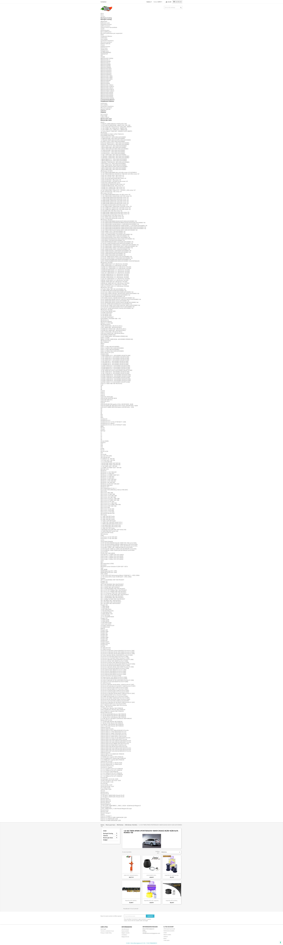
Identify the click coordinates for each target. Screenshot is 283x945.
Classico (105, 835)
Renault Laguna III (106, 801)
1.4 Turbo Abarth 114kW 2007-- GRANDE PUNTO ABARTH (116, 131)
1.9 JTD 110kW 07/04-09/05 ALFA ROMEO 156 (113, 233)
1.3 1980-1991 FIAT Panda (108, 528)
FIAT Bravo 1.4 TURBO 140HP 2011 (110, 475)
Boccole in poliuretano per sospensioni (111, 33)
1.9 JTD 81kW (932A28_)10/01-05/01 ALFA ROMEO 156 (115, 237)
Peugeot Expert (105, 642)
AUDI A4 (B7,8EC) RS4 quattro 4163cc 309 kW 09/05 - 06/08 (117, 404)
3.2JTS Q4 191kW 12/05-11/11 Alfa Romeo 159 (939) (115, 286)
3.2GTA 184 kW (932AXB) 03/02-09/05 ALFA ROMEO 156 (116, 259)
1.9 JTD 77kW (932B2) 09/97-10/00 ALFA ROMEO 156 (115, 236)
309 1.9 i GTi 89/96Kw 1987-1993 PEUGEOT (112, 580)
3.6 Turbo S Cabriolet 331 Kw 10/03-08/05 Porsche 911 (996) (117, 680)
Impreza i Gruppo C (106, 816)
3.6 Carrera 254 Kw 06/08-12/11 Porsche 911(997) (114, 689)
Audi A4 (103, 403)
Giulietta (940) (104, 354)
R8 (101, 413)
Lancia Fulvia (104, 552)
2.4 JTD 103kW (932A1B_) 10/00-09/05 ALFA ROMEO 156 (116, 250)
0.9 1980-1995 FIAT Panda (108, 519)
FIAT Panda (104, 515)
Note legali (103, 929)
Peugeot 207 (104, 618)
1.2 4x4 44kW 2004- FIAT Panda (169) (111, 525)
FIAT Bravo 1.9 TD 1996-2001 (108, 481)
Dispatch (103, 442)
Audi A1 (103, 392)
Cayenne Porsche (105, 727)
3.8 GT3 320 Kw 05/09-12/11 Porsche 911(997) (113, 704)
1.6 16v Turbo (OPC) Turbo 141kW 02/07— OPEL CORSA (116, 577)
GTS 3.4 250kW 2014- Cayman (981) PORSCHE (113, 758)
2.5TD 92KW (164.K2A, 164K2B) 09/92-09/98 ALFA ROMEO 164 (117, 298)
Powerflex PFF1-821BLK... (172, 900)
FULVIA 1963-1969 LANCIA (108, 553)
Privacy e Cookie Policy (106, 933)
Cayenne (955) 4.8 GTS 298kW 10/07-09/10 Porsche (115, 743)
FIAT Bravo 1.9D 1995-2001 (108, 482)
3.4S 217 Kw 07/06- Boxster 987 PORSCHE (112, 726)
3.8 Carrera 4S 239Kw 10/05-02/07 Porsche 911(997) (115, 698)
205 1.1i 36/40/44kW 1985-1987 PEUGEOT (112, 597)
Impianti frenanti (105, 46)
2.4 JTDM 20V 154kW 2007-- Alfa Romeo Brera (113, 330)
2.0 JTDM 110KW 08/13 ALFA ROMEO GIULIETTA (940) (115, 377)
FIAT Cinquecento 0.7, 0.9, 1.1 (109, 488)
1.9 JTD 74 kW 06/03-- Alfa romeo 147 (111, 180)
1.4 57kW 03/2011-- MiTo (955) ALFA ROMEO (113, 153)
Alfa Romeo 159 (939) (106, 262)
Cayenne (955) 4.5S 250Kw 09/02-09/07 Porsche (114, 739)
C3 (101, 435)
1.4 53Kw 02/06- (105, 619)
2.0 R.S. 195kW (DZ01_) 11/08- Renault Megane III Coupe (116, 808)
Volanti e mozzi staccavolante (109, 27)
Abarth (102, 122)
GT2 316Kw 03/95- (106, 788)
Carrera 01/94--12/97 (106, 785)
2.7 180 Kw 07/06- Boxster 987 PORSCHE (112, 723)
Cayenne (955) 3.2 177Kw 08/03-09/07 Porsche (113, 732)
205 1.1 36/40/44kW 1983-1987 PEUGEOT (112, 596)
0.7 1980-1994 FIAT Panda (108, 516)
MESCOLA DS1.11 (105, 60)
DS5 (102, 447)
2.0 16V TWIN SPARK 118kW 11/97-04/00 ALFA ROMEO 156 (117, 248)
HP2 (102, 55)
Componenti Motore (106, 36)
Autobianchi (104, 419)
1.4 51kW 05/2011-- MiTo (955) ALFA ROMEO (113, 152)
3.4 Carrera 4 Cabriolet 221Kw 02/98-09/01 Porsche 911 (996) (117, 650)
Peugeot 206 (104, 605)
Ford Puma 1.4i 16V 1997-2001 (109, 537)
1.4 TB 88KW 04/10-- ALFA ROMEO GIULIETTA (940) (114, 364)
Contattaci (103, 2)
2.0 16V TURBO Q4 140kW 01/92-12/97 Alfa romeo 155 (116, 209)
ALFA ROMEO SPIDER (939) (108, 335)
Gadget (105, 840)
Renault (103, 791)
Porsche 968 (104, 777)
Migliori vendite (125, 933)
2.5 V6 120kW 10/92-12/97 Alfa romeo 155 (112, 217)
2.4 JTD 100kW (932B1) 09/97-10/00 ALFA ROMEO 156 (115, 249)
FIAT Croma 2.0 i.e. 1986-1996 (109, 503)
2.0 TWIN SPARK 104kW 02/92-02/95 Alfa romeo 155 (115, 214)
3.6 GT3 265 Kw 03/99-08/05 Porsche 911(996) (113, 673)
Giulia (102, 345)
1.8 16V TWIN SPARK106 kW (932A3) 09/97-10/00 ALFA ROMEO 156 (119, 230)
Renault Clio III (105, 794)
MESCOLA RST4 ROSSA (107, 95)
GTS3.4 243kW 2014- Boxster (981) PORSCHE (113, 709)
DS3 (102, 444)
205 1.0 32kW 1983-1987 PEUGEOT (110, 587)
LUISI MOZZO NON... (151, 875)
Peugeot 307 (104, 633)
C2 (101, 433)
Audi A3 (103, 395)
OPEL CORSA (104, 574)
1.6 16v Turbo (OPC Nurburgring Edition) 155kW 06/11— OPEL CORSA (120, 575)
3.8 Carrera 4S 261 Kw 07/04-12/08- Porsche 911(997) (115, 699)
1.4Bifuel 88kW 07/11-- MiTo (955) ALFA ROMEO (114, 159)
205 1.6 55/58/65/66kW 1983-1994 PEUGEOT (113, 588)
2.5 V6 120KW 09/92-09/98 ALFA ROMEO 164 (113, 296)
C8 (101, 439)
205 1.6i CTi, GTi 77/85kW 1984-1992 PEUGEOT (113, 591)
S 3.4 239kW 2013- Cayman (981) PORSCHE (112, 760)
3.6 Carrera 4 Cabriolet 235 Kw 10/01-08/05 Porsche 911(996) (117, 652)
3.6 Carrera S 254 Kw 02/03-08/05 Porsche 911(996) (115, 668)
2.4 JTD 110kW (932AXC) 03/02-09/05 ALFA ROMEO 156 (116, 252)
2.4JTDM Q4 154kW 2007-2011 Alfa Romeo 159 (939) (115, 283)
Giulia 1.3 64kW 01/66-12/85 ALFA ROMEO (112, 348)
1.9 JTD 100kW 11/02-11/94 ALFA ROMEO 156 (113, 231)
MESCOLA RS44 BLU (106, 74)
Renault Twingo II (105, 813)
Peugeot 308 (104, 634)
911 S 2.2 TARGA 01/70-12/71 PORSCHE (111, 773)
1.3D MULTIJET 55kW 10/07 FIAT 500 (110, 463)
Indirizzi (166, 936)
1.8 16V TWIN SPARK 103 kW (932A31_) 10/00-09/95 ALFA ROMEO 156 (120, 224)
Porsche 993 (104, 783)
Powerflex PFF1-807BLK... (131, 900)
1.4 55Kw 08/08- (105, 621)
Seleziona (170, 852)
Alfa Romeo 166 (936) (106, 310)
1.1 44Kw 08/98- (105, 606)
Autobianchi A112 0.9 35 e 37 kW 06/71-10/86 (113, 425)
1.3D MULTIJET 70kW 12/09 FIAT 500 (110, 464)
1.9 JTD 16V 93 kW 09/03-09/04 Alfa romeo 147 (113, 178)
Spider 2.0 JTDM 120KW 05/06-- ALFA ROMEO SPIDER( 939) (117, 339)
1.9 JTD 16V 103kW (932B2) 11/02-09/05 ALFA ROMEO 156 (116, 234)
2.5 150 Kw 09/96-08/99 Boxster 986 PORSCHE (113, 714)
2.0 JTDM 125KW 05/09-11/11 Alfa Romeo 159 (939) (115, 277)
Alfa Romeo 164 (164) (106, 287)
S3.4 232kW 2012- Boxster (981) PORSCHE (112, 711)
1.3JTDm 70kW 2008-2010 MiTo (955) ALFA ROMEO (114, 149)
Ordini (165, 932)
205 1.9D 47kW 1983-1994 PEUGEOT (110, 603)
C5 (101, 438)
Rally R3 (103, 628)
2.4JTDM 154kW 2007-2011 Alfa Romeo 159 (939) (114, 281)
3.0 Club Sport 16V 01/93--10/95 (109, 779)
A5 (101, 386)
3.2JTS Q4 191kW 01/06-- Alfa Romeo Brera (112, 333)
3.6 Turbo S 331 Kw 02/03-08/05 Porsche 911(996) (114, 681)
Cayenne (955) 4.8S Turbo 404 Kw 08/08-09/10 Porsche (116, 751)
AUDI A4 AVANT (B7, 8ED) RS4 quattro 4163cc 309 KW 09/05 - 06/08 (119, 405)
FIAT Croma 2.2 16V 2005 (107, 512)
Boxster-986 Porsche (106, 712)
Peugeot (103, 578)
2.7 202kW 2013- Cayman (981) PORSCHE (112, 757)
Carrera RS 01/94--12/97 (107, 786)
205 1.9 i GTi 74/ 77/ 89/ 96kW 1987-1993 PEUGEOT (115, 594)
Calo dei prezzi (125, 929)
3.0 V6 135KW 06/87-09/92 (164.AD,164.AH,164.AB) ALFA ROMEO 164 (119, 302)
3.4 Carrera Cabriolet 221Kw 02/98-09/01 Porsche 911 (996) (117, 659)
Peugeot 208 (104, 630)
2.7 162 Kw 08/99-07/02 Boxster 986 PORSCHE (113, 715)
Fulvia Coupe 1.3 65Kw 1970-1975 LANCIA (112, 559)
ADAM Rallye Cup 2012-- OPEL (109, 571)
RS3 (102, 414)
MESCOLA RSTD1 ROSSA (107, 98)
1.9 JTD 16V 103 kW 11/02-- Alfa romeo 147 (112, 177)
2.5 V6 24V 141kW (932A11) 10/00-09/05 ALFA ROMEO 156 (117, 258)
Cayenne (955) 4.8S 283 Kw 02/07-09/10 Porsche (114, 746)
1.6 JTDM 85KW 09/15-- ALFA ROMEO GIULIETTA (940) (115, 367)
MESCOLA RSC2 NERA (106, 77)
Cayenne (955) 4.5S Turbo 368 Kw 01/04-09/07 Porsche (116, 740)
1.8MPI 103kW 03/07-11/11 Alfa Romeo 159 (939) (114, 264)
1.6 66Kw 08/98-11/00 (107, 614)
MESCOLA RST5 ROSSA (107, 97)
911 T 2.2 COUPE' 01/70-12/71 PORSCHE (112, 774)
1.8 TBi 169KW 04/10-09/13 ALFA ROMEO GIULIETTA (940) (116, 370)
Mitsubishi (103, 565)
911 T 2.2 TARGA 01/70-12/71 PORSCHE (111, 776)
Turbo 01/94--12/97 (106, 789)
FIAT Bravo (103, 470)
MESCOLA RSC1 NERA (106, 76)
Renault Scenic (105, 810)
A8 (101, 389)
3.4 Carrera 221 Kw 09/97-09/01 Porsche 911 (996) (114, 656)
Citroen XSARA (105, 441)
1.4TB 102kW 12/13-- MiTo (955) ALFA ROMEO (113, 163)
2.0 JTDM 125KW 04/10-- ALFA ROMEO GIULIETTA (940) (116, 380)
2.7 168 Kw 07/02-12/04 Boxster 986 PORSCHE (113, 717)
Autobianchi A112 (105, 420)
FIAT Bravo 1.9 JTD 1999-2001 (108, 479)
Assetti (102, 29)
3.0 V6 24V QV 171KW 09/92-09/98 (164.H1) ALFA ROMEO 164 (117, 307)
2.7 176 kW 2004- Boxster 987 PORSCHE (111, 721)
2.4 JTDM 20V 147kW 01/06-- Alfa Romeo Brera (113, 329)
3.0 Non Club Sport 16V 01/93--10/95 (111, 780)
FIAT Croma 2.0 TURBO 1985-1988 (110, 500)
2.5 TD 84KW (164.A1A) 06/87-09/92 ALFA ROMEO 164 (115, 295)
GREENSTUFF (104, 54)
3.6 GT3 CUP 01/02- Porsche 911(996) (111, 676)
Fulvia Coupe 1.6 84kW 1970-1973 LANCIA (112, 557)
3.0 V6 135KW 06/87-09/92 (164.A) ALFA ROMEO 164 (115, 301)
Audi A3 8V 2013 (105, 401)
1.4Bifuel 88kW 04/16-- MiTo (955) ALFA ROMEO (114, 160)
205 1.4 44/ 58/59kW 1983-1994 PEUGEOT (112, 584)
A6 (101, 388)
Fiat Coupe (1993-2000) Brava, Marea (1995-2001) (114, 490)
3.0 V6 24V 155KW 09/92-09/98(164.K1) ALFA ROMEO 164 (116, 304)
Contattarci (124, 934)
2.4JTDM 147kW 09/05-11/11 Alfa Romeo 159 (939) (114, 280)
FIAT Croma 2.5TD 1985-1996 (108, 506)
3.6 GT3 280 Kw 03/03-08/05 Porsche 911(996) (113, 674)
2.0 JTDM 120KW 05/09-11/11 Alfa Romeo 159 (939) (115, 276)
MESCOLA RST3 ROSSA (107, 94)
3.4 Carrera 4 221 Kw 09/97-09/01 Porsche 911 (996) (115, 658)
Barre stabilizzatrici (106, 32)
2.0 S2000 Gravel (105, 627)
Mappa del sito (125, 936)
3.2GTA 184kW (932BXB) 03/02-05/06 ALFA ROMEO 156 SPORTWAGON (120, 261)
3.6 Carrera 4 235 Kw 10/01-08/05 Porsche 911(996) (115, 662)
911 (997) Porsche (106, 683)
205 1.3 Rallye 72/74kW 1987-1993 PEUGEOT (113, 599)
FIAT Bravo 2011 (105, 487)
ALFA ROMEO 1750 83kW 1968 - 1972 (111, 318)
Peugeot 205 (104, 583)
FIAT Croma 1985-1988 (107, 493)
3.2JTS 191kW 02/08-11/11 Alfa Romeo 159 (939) (114, 284)
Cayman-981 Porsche (106, 755)
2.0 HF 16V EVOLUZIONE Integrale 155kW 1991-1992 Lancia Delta (118, 543)
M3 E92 (103, 428)
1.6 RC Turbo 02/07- (106, 624)
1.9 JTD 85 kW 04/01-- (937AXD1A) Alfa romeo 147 (114, 181)
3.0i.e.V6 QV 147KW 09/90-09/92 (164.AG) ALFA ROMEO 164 (117, 308)
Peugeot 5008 (104, 637)
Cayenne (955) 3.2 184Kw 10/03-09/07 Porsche (113, 733)
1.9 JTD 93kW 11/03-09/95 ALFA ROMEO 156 (113, 240)
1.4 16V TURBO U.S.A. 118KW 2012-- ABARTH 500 (114, 129)
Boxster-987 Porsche (106, 720)
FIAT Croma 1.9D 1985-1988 (108, 497)
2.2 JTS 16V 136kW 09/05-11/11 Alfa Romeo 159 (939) (115, 279)
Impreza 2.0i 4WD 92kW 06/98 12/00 (111, 820)
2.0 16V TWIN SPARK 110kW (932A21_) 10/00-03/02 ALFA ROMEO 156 (120, 245)
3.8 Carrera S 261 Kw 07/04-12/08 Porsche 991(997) (115, 701)
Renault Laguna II (105, 800)
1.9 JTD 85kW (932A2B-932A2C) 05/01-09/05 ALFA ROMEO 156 (117, 239)
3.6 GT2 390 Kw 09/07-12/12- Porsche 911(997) (113, 695)
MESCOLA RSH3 (105, 82)
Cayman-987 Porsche (106, 761)
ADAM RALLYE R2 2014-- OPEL (109, 572)
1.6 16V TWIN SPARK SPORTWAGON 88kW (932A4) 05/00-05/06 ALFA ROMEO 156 (123, 222)
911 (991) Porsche (106, 647)
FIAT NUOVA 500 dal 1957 (108, 513)
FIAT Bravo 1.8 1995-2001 (107, 478)
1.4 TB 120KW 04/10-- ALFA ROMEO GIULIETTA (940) (115, 358)
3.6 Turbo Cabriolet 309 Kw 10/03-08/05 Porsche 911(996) (117, 655)
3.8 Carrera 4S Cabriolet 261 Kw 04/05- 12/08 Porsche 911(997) (118, 686)
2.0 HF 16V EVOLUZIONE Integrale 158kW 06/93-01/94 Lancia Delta (119, 544)
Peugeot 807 (104, 640)
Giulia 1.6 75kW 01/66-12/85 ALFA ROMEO (112, 351)
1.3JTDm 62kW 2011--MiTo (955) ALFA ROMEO (113, 137)
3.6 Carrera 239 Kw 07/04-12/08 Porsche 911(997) (114, 687)
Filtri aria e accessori (106, 42)
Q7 (101, 411)
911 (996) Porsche (106, 649)
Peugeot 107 (104, 581)
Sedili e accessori (105, 26)
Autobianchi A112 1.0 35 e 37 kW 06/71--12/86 (113, 422)
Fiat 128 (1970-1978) (106, 456)
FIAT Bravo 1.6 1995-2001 (107, 476)
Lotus (102, 560)
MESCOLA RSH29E (106, 80)
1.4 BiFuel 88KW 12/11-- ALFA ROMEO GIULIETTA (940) (115, 355)
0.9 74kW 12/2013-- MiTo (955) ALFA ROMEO (113, 141)
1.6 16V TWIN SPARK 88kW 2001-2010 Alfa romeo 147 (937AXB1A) (119, 172)
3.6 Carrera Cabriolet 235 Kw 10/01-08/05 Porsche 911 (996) (117, 667)
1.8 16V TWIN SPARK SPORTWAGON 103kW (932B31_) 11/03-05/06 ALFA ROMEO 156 (124, 225)
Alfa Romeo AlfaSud (106, 321)
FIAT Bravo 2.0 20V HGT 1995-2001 (110, 484)
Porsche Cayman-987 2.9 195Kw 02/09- (111, 764)
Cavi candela (104, 39)
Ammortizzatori (105, 30)
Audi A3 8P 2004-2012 (106, 400)
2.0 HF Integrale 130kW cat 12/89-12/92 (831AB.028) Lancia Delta (118, 549)
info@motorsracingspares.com (151, 933)
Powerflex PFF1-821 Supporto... (151, 900)
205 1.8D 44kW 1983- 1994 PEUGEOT (111, 600)
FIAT (102, 453)
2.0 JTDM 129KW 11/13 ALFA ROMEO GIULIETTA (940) (115, 382)
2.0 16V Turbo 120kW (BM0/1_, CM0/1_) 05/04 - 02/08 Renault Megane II (121, 805)
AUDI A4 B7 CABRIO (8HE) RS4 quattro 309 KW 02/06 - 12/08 (117, 407)
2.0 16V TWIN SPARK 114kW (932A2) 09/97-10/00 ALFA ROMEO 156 (119, 246)
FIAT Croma (104, 491)
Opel (102, 568)
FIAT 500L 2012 (105, 469)
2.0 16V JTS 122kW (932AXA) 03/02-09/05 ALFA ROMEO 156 (117, 243)
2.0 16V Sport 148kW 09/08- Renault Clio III (112, 795)
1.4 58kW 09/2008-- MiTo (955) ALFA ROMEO (113, 138)
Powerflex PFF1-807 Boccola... (172, 875)
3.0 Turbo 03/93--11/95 (107, 782)
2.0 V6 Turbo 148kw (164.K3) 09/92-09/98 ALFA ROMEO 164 (117, 292)
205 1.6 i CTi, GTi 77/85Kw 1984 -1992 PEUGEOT (114, 590)
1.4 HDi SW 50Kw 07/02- (107, 611)
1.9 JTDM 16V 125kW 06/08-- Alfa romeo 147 (113, 189)
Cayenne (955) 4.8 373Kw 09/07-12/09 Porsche (113, 745)
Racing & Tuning (108, 833)
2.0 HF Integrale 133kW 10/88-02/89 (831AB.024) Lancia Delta (117, 550)
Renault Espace (105, 798)
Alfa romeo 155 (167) (106, 193)
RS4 (102, 416)
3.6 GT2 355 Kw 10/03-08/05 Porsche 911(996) (113, 671)
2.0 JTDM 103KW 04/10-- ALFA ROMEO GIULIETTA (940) (116, 376)
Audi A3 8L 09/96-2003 (107, 397)
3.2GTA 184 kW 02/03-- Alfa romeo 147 (111, 191)
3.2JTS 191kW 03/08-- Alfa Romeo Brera (111, 332)
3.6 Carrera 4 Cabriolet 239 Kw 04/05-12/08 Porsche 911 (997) (118, 693)
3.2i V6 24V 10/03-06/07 (107, 317)
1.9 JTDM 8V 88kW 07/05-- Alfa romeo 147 (112, 186)
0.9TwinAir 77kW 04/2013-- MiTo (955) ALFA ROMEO (115, 144)
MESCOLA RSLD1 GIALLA (107, 91)
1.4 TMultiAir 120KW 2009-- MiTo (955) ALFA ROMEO (115, 156)
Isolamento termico (106, 24)
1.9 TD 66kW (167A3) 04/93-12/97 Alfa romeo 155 (114, 205)
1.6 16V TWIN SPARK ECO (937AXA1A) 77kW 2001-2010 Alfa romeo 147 (120, 174)
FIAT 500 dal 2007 (105, 457)
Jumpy (102, 448)
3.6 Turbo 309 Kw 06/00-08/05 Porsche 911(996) (114, 678)
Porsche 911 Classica (106, 767)
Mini (102, 562)
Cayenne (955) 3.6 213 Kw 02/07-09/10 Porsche (114, 735)
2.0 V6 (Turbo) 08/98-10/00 (108, 311)
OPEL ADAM (104, 569)
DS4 (102, 445)
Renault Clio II (104, 792)
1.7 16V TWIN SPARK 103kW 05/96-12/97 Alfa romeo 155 (116, 196)
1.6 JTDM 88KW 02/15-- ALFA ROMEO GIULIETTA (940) (115, 369)
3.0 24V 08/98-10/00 (106, 315)
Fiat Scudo (103, 454)
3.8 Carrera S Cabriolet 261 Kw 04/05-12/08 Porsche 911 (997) (118, 702)
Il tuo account (169, 927)
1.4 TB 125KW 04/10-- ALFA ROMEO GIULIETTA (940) (115, 360)
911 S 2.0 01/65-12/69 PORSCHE (109, 771)
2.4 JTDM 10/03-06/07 (106, 312)
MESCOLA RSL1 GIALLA (107, 85)
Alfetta (102, 343)
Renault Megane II (106, 804)
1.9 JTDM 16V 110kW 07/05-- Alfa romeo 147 (113, 187)
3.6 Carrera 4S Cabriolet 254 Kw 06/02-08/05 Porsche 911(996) (118, 664)
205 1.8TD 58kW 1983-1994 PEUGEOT (111, 602)
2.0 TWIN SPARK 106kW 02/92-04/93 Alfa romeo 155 (115, 212)
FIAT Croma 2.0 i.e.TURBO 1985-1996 (111, 504)
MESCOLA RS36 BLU (106, 71)
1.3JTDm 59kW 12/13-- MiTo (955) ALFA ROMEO (114, 146)
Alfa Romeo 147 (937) (106, 171)
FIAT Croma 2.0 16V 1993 (107, 501)
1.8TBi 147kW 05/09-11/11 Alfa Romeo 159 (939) (114, 265)
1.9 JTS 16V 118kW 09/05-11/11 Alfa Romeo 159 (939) (115, 273)
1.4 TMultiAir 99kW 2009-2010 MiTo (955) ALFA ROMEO (116, 140)
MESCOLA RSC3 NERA (106, 79)
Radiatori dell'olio (105, 43)
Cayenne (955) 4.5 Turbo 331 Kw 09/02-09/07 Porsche (115, 738)
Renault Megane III (106, 807)
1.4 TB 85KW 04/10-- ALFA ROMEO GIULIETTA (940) (114, 363)
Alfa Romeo (104, 132)
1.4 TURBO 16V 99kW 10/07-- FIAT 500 (111, 467)
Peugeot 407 (104, 636)
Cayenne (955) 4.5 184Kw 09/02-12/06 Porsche (113, 736)
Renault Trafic (104, 811)
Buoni (165, 938)
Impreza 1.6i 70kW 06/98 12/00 (109, 819)
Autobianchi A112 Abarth (107, 423)
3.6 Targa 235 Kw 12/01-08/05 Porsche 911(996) (114, 677)
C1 (101, 432)
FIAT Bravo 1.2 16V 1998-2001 (109, 472)
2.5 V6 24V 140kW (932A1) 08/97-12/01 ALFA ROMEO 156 (116, 256)
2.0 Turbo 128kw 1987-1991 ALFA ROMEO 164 (113, 289)
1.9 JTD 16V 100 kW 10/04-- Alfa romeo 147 (112, 175)
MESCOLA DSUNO (106, 66)
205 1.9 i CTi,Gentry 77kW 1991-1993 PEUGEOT (113, 593)
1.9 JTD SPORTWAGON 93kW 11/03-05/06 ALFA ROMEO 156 (117, 242)
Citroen (103, 429)
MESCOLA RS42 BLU (106, 73)
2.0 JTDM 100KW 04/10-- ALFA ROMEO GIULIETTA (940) (116, 374)
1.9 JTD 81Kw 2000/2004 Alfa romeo (110, 183)
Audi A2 (103, 394)
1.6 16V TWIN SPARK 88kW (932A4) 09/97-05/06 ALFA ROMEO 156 (119, 221)
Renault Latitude (105, 802)
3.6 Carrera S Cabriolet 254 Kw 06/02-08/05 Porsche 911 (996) (118, 653)
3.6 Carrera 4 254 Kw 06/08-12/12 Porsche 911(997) (115, 692)
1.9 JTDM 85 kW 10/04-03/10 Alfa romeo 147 (113, 184)
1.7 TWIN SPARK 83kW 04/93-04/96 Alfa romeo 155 (115, 197)
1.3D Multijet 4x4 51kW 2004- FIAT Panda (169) (113, 529)
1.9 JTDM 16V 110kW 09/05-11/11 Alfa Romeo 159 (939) (116, 268)
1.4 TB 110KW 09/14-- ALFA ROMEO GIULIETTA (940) (115, 357)
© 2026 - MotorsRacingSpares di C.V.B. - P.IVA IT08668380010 (141, 943)
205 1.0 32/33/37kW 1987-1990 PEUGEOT (112, 586)
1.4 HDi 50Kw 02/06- (106, 622)
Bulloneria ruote (105, 23)
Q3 (101, 408)
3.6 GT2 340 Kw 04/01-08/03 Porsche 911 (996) (113, 670)
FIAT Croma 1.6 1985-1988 (108, 494)
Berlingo (103, 431)
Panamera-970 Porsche (107, 766)
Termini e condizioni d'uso (107, 931)
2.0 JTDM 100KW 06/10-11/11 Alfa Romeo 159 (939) (115, 274)
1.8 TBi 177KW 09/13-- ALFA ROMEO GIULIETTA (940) (115, 373)
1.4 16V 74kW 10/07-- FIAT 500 (109, 466)
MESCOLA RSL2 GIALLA (107, 88)
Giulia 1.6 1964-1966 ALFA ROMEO (110, 349)
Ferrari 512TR (104, 451)
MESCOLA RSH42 (105, 83)
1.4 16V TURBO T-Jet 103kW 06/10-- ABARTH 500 (114, 128)
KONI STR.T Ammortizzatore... (131, 875)
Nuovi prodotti (125, 931)
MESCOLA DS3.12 (105, 63)
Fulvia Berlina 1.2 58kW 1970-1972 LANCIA (112, 555)
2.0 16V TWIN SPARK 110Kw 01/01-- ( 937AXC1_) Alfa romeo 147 (118, 190)
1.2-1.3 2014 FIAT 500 (106, 462)
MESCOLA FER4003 (106, 67)
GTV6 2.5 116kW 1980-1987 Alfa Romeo (111, 383)
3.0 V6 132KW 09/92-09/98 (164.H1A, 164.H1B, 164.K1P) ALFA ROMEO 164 (121, 299)
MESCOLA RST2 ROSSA (107, 92)
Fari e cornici (104, 114)
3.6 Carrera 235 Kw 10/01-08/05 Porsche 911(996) (114, 661)
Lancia (102, 540)
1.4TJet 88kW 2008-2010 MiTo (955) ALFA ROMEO (114, 166)
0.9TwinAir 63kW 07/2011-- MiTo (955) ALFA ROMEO (115, 143)
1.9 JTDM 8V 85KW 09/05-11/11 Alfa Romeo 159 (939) (115, 270)
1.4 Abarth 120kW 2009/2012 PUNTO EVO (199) (114, 124)
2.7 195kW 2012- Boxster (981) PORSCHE (112, 708)
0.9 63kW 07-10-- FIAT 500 (108, 459)
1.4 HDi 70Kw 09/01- (106, 609)
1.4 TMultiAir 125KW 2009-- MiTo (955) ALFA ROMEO (115, 158)
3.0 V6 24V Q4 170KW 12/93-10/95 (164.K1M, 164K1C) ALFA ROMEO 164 (120, 305)
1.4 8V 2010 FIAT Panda (107, 532)
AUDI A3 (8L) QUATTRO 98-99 (109, 398)
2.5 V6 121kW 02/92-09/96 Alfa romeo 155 (112, 218)
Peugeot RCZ (104, 645)
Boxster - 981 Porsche (107, 707)
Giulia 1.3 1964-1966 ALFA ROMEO (110, 346)
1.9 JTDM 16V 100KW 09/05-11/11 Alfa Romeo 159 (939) (116, 267)
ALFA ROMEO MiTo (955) (107, 135)
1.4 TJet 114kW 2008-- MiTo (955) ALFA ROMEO (113, 155)
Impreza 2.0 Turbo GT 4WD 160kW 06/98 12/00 (114, 817)
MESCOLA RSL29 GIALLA (107, 89)
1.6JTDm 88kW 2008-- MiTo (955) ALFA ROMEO (113, 169)
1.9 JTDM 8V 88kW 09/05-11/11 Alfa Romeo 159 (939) (115, 271)
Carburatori (104, 38)
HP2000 (103, 57)
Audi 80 (103, 391)
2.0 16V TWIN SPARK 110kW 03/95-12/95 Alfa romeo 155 (116, 206)
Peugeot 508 (104, 639)
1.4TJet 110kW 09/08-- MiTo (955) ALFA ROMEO (113, 165)
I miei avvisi (166, 940)
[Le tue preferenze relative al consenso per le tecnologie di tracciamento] (280, 942)
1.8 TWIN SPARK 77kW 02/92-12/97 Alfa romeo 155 (115, 200)
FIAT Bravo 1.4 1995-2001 (107, 473)
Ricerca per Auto (108, 838)
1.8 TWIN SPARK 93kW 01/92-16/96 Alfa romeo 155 (115, 202)
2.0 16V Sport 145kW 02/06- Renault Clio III (112, 797)
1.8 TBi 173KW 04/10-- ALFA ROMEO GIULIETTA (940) (115, 372)
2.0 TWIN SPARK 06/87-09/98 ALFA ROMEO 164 (113, 290)
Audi (102, 385)
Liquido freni (104, 49)
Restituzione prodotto (169, 930)
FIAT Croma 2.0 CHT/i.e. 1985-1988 (110, 498)
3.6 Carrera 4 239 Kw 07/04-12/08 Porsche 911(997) (115, 690)
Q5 (101, 410)
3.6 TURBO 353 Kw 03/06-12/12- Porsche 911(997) (114, 696)
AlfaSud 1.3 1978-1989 (107, 323)
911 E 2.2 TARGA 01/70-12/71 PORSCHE (111, 770)
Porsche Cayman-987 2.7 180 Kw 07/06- (111, 763)
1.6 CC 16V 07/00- (105, 615)
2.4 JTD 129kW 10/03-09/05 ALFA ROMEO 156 (113, 255)
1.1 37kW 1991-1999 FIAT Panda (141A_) (111, 522)
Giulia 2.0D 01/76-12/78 (107, 352)
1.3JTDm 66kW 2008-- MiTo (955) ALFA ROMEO (113, 147)
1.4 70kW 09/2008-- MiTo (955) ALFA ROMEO (113, 150)
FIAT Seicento (104, 534)
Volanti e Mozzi (105, 117)
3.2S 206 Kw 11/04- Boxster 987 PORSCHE (112, 724)
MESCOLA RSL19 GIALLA (107, 86)
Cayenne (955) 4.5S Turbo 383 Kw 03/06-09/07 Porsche (116, 742)
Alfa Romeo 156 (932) (106, 219)
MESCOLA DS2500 (106, 61)
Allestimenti (104, 21)
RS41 (102, 417)
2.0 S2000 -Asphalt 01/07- (108, 625)
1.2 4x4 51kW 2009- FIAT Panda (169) (111, 526)
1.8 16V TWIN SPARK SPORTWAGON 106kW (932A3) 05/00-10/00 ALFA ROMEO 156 (123, 227)
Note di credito (167, 934)
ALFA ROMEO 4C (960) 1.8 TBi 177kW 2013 (112, 134)
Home (104, 831)
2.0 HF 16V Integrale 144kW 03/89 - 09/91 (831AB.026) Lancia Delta (119, 546)
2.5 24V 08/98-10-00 (106, 314)
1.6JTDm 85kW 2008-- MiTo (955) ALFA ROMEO (113, 168)
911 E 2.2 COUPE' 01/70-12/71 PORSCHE (112, 769)
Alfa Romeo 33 (105, 320)
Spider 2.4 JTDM (105, 338)
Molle (102, 35)
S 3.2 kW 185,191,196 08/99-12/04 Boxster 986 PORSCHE (116, 718)
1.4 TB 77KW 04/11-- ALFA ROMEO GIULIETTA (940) (114, 361)
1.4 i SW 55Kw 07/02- (106, 612)
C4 (101, 436)
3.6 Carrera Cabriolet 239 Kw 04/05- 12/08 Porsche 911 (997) (117, 684)
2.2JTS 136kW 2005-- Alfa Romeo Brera (111, 327)
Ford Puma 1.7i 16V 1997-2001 (109, 538)
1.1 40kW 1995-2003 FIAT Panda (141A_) (111, 524)
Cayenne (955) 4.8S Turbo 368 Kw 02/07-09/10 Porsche (116, 748)
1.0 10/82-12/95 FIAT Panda (108, 521)
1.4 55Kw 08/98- (105, 608)
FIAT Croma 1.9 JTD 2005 (107, 510)
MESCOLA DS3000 (106, 64)
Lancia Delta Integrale (107, 541)
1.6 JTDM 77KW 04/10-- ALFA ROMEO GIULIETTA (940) (115, 366)
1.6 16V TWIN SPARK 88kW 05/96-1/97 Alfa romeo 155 (115, 194)
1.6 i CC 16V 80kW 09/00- (107, 617)
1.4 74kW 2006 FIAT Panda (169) (109, 531)
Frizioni (103, 45)
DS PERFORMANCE (106, 52)
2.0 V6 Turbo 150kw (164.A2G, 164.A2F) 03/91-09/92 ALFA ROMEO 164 (120, 293)
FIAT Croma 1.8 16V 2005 (107, 509)
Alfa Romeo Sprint (106, 341)
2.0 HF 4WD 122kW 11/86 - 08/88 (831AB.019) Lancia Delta (117, 547)
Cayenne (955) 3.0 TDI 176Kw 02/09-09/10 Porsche (115, 730)
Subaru (103, 814)
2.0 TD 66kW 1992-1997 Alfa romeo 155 (111, 211)
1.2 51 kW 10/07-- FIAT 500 (108, 460)
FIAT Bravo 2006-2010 (106, 485)
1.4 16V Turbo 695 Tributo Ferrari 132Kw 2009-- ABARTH (116, 127)
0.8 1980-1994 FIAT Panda (108, 518)
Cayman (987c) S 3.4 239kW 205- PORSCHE (112, 754)
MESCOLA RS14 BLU (106, 69)
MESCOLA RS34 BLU (106, 70)
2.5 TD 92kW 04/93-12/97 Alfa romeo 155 (112, 215)
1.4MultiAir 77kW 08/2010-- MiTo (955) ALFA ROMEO (115, 162)
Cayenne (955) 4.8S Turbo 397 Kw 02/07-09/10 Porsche (116, 749)
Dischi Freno (104, 48)
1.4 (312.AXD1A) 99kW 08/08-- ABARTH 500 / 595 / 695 (115, 125)
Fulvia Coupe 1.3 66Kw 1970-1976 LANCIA (112, 556)
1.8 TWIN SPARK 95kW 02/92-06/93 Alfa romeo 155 (115, 203)
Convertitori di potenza (107, 40)
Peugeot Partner (105, 643)
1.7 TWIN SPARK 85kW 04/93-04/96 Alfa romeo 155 (115, 199)
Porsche (103, 646)
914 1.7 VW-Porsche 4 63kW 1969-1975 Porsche (114, 705)
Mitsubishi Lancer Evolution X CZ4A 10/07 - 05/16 (114, 566)
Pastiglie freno (105, 51)
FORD (102, 535)
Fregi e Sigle (104, 116)
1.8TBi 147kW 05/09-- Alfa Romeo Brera (111, 326)
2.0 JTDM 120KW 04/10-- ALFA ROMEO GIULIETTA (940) (116, 379)
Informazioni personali (169, 929)
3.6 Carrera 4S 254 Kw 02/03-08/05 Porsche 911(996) (115, 665)
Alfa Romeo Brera (105, 324)
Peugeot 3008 (104, 631)
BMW (102, 426)
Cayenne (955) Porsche (107, 729)
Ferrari (102, 450)
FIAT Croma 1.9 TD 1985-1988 (109, 495)
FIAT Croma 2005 (105, 507)
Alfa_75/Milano (105, 342)
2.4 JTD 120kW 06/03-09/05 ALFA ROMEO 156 (113, 253)
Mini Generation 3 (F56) (107, 563)
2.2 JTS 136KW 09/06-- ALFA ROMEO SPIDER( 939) (114, 336)
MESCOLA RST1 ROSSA (107, 58)
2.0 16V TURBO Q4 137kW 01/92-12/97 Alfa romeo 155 (116, 208)
